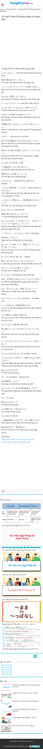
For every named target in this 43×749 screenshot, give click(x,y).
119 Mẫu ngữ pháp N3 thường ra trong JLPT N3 (20, 649)
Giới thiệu (13, 741)
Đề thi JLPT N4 (6, 667)
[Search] (35, 656)
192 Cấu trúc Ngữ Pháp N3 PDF (14, 575)
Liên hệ (21, 741)
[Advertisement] (21, 45)
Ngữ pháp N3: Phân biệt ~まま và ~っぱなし (19, 624)
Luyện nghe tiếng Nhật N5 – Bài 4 (24, 717)
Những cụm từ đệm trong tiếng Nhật (15, 442)
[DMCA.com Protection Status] (35, 746)
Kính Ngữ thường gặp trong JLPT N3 (16, 525)
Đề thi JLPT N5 (6, 665)
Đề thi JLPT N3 (6, 670)
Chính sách (29, 741)
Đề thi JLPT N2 (6, 672)
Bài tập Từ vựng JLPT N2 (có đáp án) (25, 701)
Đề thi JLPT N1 (6, 674)
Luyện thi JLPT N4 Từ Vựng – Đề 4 (24, 693)
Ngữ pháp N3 (11, 9)
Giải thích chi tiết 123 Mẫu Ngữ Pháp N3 (17, 439)
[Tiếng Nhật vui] (21, 3)
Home (2, 9)
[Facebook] (21, 744)
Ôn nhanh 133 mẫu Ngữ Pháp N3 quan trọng (18, 550)
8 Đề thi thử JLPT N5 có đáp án (23, 726)
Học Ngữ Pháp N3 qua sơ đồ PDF (15, 599)
